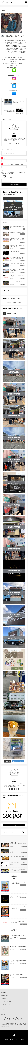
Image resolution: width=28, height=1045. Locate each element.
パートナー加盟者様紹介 (7, 1001)
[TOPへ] (14, 1035)
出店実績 (4, 998)
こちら (6, 53)
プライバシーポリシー (6, 1009)
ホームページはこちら (14, 825)
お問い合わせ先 (5, 1007)
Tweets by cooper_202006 (14, 302)
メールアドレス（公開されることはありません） (13, 164)
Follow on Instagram (18, 761)
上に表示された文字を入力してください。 (9, 177)
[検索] (23, 832)
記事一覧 (14, 135)
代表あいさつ (5, 995)
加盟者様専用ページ (6, 1004)
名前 (5, 158)
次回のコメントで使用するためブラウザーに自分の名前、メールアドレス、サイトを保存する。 (13, 173)
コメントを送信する (14, 184)
